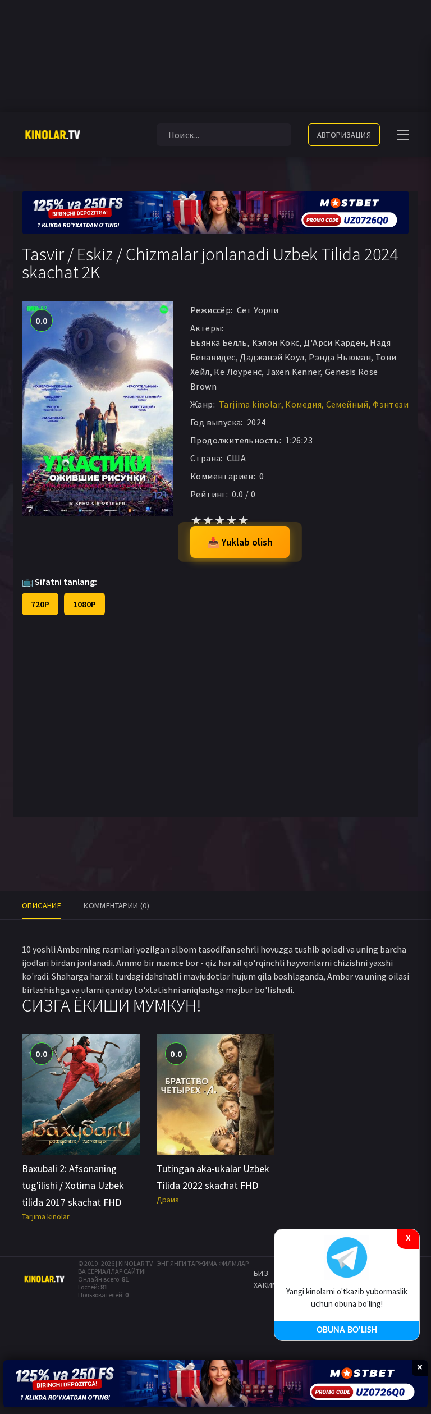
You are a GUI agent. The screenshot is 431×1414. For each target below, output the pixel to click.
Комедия (303, 404)
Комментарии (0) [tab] (116, 905)
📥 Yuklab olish (240, 542)
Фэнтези (391, 404)
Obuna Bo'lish (347, 1330)
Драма (168, 1200)
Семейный (347, 404)
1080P (84, 604)
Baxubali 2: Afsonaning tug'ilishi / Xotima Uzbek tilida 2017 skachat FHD (73, 1185)
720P (40, 604)
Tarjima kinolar (250, 404)
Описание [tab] (41, 905)
